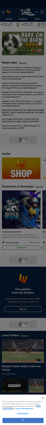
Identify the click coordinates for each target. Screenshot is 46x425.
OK (23, 420)
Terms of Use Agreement (24, 409)
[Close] (43, 398)
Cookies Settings (23, 413)
